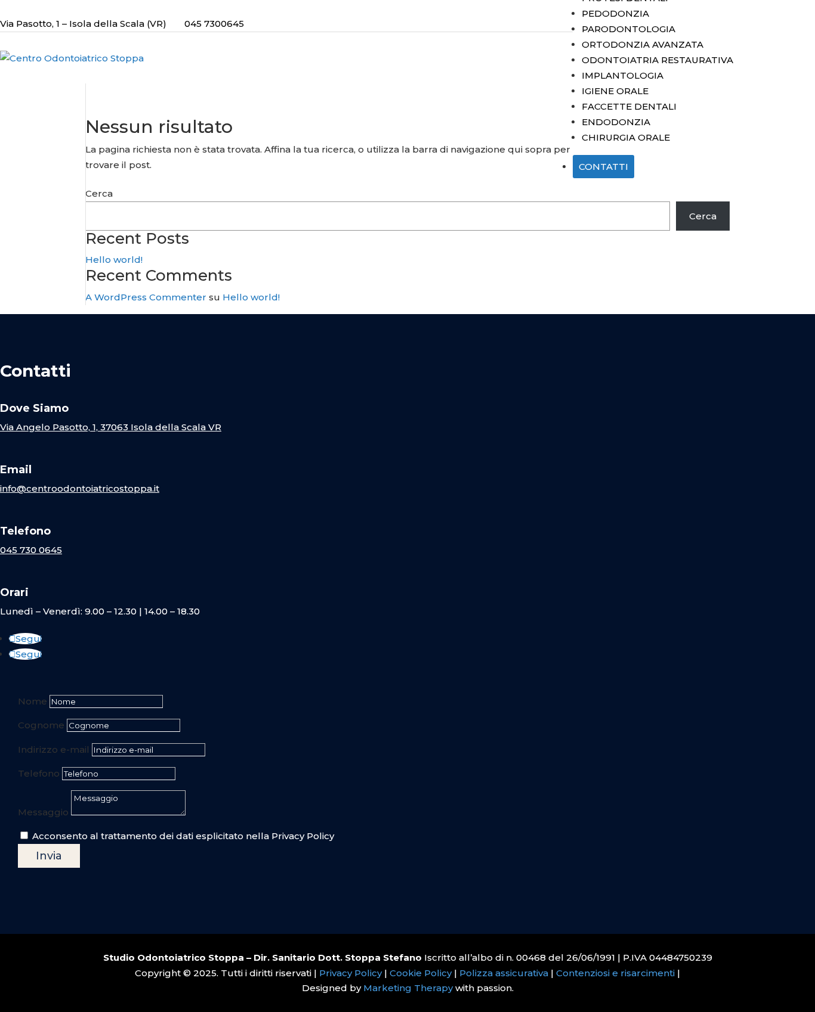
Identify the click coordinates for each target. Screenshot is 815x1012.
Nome (32, 701)
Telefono (39, 773)
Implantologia (622, 75)
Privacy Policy (350, 973)
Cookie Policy (421, 973)
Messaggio (43, 812)
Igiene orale (615, 91)
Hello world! (114, 259)
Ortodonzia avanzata (642, 44)
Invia (49, 855)
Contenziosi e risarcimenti (615, 973)
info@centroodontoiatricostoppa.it (79, 488)
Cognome (41, 725)
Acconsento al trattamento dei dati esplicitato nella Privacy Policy (183, 836)
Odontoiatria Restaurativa (657, 60)
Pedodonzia (615, 13)
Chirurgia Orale (626, 137)
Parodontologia (628, 29)
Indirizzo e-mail (53, 749)
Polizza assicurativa (503, 973)
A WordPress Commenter (145, 297)
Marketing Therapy (408, 988)
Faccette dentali (629, 106)
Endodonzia (616, 122)
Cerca (99, 193)
